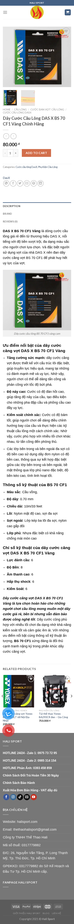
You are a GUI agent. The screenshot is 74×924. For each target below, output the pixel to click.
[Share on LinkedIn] (40, 183)
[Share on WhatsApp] (6, 183)
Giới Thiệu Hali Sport (26, 913)
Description (11, 206)
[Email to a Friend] (27, 183)
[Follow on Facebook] (6, 797)
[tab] (37, 206)
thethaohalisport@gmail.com (35, 829)
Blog (46, 913)
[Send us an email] (27, 797)
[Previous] (9, 57)
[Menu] (5, 12)
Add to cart (36, 153)
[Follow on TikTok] (20, 797)
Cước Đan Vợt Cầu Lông (47, 109)
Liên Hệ (56, 913)
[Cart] (68, 12)
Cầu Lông (20, 109)
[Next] (65, 57)
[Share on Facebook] (13, 183)
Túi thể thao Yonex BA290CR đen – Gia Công (53, 715)
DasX (6, 177)
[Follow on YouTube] (34, 797)
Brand (7, 213)
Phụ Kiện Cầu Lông (47, 166)
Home (6, 109)
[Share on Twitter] (20, 183)
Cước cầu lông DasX (17, 112)
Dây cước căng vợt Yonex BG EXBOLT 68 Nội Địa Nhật (17, 717)
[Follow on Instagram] (13, 797)
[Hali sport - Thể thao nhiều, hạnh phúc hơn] (37, 12)
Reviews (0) (10, 221)
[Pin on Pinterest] (34, 183)
